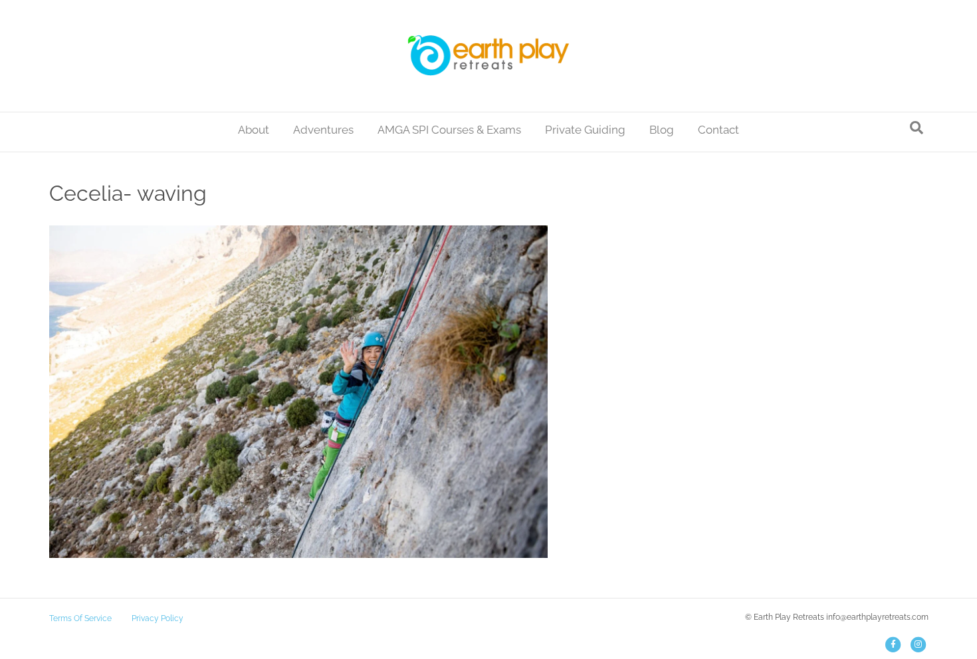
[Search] (916, 128)
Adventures (323, 129)
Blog (661, 129)
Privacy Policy (157, 618)
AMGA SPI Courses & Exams (449, 129)
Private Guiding (585, 129)
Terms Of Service (80, 618)
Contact (718, 129)
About (253, 129)
